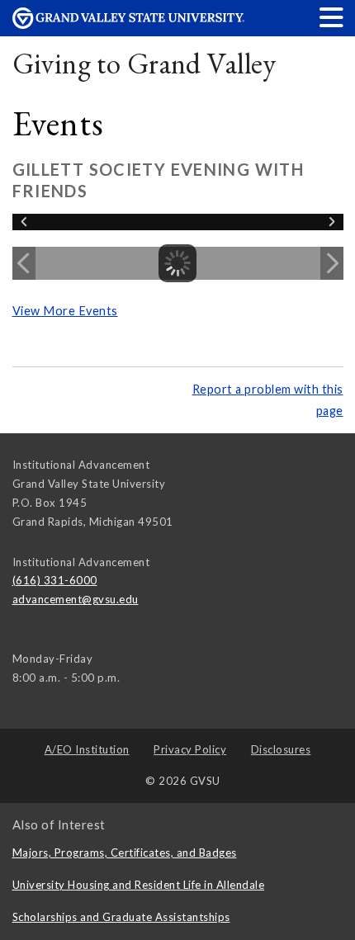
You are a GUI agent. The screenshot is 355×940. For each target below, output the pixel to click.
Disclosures (281, 749)
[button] (332, 17)
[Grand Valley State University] (128, 24)
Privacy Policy (190, 749)
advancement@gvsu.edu (75, 599)
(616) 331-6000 (54, 580)
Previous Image (24, 263)
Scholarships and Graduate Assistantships (121, 916)
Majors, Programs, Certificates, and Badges (124, 852)
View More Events (65, 311)
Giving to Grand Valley (144, 63)
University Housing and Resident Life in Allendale (138, 884)
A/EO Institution (87, 749)
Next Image (331, 263)
